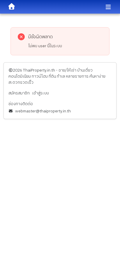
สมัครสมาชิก (19, 93)
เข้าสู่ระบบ (40, 93)
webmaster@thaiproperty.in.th (43, 111)
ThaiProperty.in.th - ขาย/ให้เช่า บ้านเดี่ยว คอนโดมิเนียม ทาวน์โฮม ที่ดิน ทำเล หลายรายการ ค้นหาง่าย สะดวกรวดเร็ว (56, 76)
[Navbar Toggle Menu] (108, 7)
